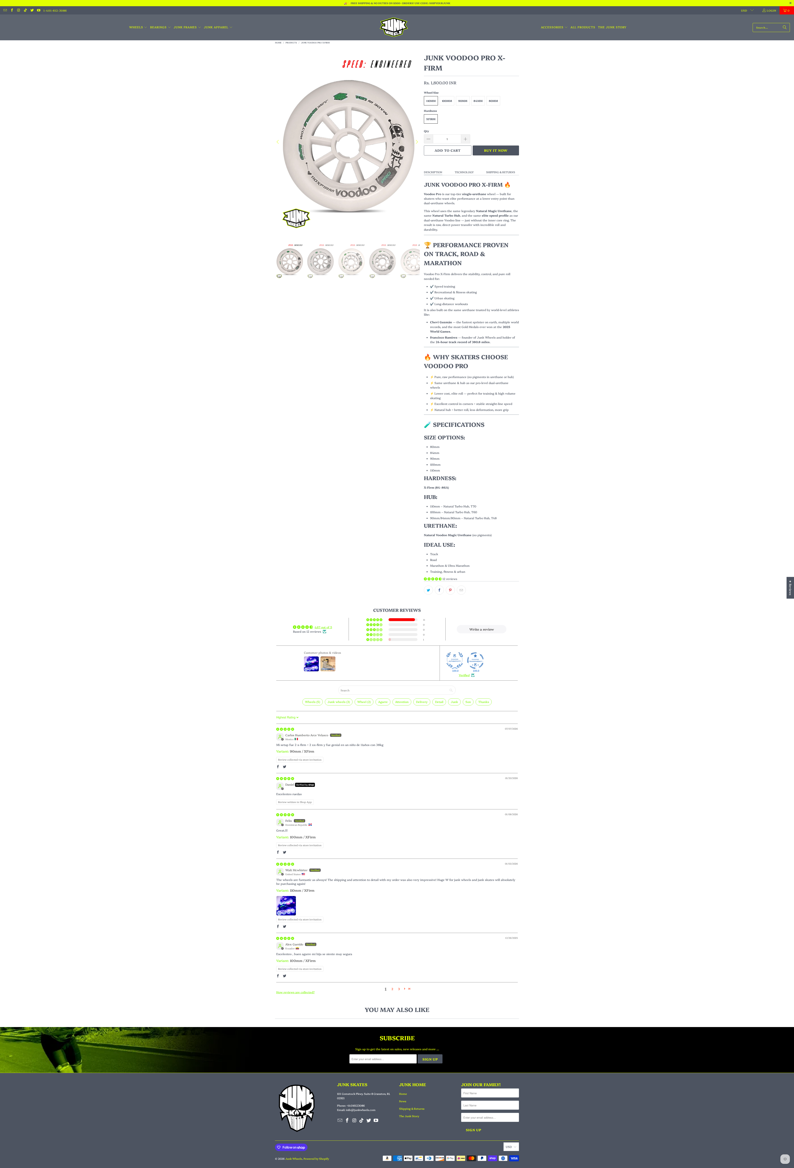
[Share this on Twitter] (428, 590)
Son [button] (468, 702)
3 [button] (399, 989)
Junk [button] (454, 702)
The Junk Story (409, 1116)
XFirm (430, 119)
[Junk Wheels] (394, 27)
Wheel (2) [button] (364, 702)
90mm (462, 101)
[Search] (785, 27)
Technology (464, 172)
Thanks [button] (483, 702)
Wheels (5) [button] (312, 702)
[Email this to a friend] (461, 590)
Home (403, 1093)
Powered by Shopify (316, 1158)
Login (771, 10)
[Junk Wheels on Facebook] (11, 10)
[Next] (416, 142)
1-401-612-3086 (55, 10)
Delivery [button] (422, 702)
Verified (464, 675)
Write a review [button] (481, 629)
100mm (447, 101)
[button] (138, 27)
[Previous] (278, 142)
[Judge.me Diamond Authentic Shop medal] (454, 660)
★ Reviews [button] (790, 587)
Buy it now (496, 150)
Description (433, 172)
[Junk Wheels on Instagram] (18, 10)
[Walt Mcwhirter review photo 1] (286, 906)
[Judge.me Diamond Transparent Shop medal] (475, 660)
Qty (426, 131)
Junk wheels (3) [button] (339, 702)
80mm (493, 101)
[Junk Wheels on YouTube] (38, 10)
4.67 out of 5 (323, 627)
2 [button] (392, 989)
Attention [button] (402, 702)
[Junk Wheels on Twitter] (32, 10)
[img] (285, 729)
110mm (431, 101)
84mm (478, 101)
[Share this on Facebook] (439, 590)
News (402, 1101)
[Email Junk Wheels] (5, 10)
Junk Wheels (293, 1158)
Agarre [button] (383, 702)
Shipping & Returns (500, 172)
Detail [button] (439, 702)
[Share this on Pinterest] (450, 590)
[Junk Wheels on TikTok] (25, 10)
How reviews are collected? (295, 992)
